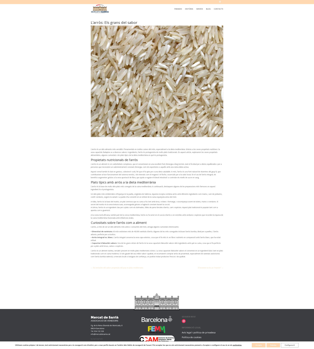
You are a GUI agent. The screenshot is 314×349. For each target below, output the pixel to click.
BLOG (208, 9)
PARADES (178, 9)
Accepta (258, 345)
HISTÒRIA (189, 9)
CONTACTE (218, 9)
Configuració (290, 345)
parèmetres (237, 345)
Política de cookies (191, 337)
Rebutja (273, 345)
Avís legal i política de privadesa (199, 332)
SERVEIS (199, 9)
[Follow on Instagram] (184, 321)
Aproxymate (98, 339)
